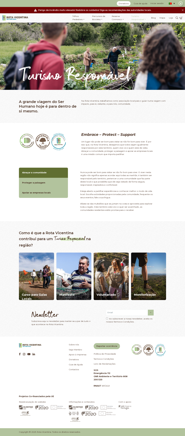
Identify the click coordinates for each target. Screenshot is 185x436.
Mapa (162, 18)
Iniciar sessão (157, 3)
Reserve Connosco (117, 18)
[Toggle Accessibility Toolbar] (181, 3)
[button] (171, 3)
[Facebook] (20, 354)
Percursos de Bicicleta (98, 18)
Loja (171, 18)
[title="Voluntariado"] (111, 276)
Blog (153, 18)
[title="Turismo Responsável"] (43, 141)
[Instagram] (24, 354)
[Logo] (15, 18)
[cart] (181, 18)
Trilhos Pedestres (77, 18)
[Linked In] (34, 354)
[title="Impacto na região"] (148, 276)
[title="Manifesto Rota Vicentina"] (73, 276)
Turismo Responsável (137, 18)
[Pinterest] (28, 354)
